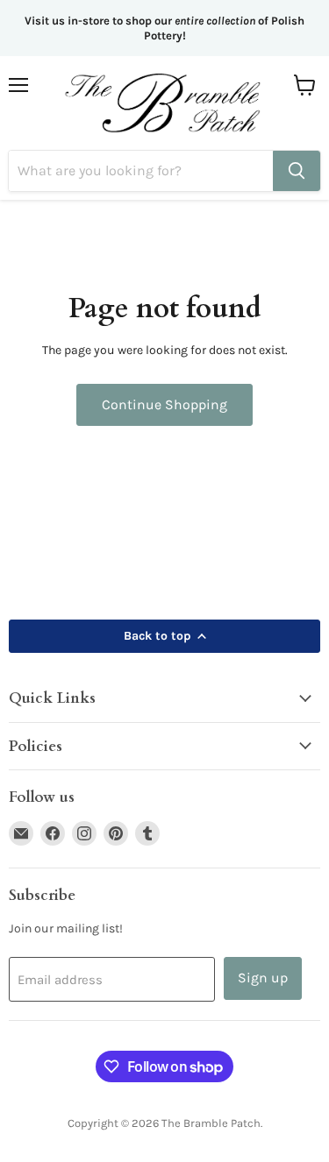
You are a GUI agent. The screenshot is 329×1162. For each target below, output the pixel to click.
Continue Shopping (164, 404)
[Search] (296, 171)
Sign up (263, 977)
